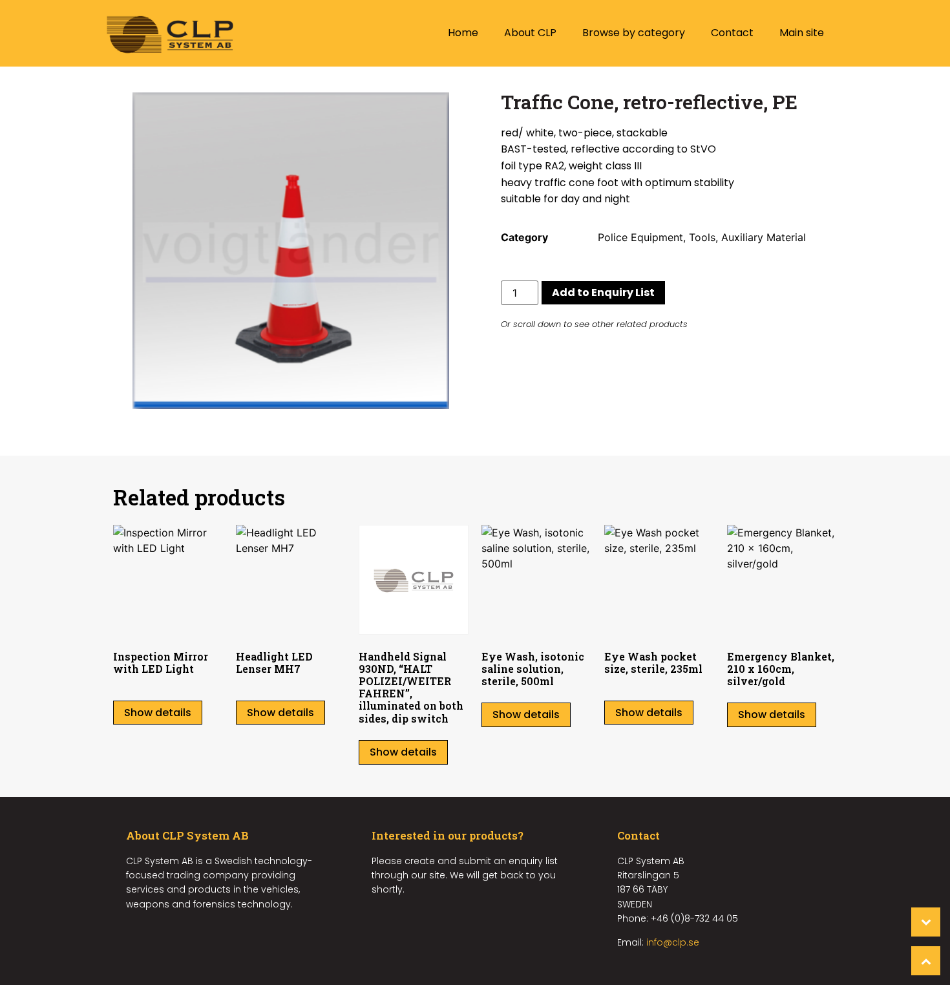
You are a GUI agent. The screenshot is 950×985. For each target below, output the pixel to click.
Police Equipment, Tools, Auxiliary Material (702, 237)
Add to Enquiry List (603, 292)
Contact (732, 32)
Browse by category (633, 32)
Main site (801, 32)
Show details (157, 712)
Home (463, 32)
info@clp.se (672, 942)
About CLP (530, 32)
